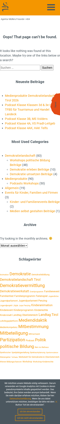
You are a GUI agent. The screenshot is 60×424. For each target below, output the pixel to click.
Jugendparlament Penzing (32, 300)
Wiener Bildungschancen (11, 362)
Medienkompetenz (9, 327)
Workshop (27, 361)
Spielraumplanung (37, 352)
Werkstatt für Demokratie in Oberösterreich (39, 357)
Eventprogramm (36, 292)
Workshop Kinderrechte (43, 362)
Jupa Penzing (24, 305)
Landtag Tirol (48, 315)
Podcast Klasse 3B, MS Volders (26, 119)
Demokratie (20, 273)
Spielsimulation (52, 353)
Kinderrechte (41, 310)
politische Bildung (17, 346)
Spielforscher (5, 352)
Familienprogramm (24, 296)
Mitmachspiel (34, 334)
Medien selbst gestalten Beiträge (32, 211)
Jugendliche (53, 296)
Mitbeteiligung (14, 333)
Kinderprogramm (24, 310)
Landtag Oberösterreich (25, 315)
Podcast (30, 340)
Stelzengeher (5, 357)
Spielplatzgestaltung (20, 352)
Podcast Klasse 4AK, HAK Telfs (26, 128)
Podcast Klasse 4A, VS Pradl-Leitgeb (30, 123)
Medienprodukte (16, 179)
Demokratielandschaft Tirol (20, 279)
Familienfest (7, 296)
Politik (40, 340)
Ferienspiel (42, 296)
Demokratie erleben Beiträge (29, 169)
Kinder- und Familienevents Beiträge (35, 202)
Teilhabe (14, 357)
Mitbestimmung (33, 326)
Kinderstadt (6, 315)
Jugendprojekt (6, 305)
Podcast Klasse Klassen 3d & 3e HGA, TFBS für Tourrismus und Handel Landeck (30, 109)
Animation (4, 275)
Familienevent (51, 291)
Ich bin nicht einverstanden (30, 418)
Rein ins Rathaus (42, 347)
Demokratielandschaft (20, 155)
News (55, 105)
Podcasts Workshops (24, 183)
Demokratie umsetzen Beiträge (31, 174)
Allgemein (12, 188)
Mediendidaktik (33, 320)
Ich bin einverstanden (30, 411)
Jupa (15, 305)
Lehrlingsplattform (9, 321)
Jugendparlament (9, 300)
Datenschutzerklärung (20, 398)
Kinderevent (6, 310)
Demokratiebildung (41, 274)
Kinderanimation (41, 305)
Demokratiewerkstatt (14, 291)
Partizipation (12, 339)
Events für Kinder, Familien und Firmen (31, 192)
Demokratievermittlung (22, 285)
